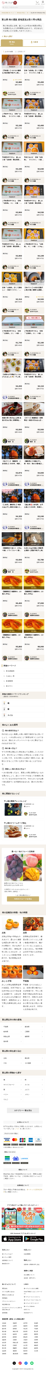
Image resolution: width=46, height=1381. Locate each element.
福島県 (25, 1326)
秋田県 (4, 1326)
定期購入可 (21, 51)
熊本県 (6, 1041)
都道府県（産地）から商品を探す (13, 1319)
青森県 (15, 1323)
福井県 (15, 1334)
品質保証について (7, 1260)
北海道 (4, 1323)
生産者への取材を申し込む (32, 1264)
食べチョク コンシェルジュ (32, 1297)
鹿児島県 (15, 1353)
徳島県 (36, 1345)
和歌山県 (7, 1036)
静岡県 (15, 1337)
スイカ (27, 1084)
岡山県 (4, 1345)
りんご (6, 1099)
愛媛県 (15, 1348)
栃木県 (4, 1328)
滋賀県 (4, 1340)
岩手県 (25, 1323)
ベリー (6, 1094)
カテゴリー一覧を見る (23, 1110)
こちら (17, 1128)
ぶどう (27, 1089)
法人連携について (29, 1275)
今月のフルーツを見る (23, 899)
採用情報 (4, 1313)
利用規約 (4, 1298)
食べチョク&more (29, 1306)
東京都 (4, 1331)
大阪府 (25, 1340)
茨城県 (36, 1326)
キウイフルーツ (9, 1084)
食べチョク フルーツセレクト (33, 1300)
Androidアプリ (28, 1313)
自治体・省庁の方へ (30, 1278)
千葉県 (6, 1027)
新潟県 (27, 1027)
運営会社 (4, 1288)
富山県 (36, 1331)
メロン (27, 1094)
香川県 (4, 1348)
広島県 (15, 1345)
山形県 (15, 1326)
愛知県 (25, 1337)
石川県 (4, 1334)
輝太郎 (27, 1058)
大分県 (36, 1351)
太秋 (5, 1058)
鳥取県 (25, 1342)
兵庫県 (36, 1340)
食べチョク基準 (6, 1257)
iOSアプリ (27, 1309)
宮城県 (36, 1323)
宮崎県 (4, 1353)
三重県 (27, 1031)
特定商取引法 (6, 1304)
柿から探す (8, 36)
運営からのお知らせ (8, 1295)
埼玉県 (25, 1328)
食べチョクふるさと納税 (31, 1288)
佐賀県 (4, 1351)
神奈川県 (15, 1331)
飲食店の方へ (6, 1263)
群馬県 (15, 1328)
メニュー (43, 4)
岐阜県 (6, 1031)
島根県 (36, 1342)
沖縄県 (25, 1353)
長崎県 (15, 1351)
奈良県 (4, 1342)
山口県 (25, 1345)
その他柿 (28, 1063)
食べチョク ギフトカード (31, 1303)
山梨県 (25, 1334)
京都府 (15, 1340)
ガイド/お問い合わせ (8, 1291)
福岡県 (27, 1036)
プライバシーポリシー (8, 1301)
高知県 (25, 1348)
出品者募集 (27, 1254)
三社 (5, 1063)
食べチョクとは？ (7, 1254)
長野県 (36, 1334)
